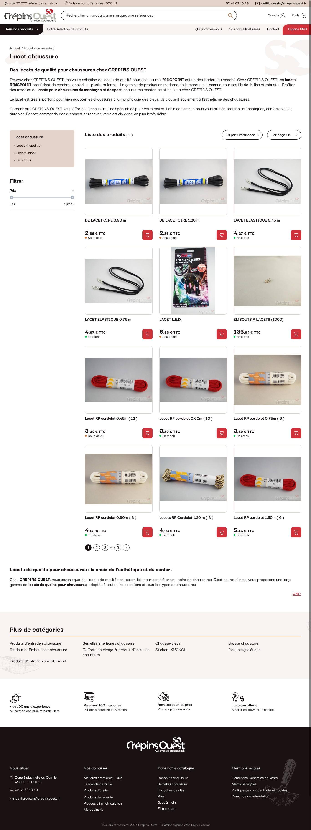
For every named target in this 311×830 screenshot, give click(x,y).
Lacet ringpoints (28, 146)
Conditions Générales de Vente (255, 778)
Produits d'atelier (96, 790)
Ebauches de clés (171, 790)
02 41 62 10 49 (237, 3)
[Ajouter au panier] (147, 235)
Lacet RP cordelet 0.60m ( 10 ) (185, 418)
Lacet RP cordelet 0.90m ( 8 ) (110, 517)
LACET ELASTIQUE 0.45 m (257, 220)
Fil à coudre (166, 809)
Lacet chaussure (28, 137)
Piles (161, 797)
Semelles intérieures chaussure (109, 643)
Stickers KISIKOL (171, 650)
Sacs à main (167, 803)
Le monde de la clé (98, 784)
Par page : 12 (281, 135)
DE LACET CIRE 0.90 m (105, 220)
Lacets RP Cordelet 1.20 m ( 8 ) (186, 517)
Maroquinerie (93, 810)
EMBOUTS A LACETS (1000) (258, 319)
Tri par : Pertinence (240, 135)
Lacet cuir (23, 160)
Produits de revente (98, 797)
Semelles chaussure (172, 784)
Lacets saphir (26, 153)
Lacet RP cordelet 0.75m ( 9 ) (259, 418)
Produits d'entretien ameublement (38, 661)
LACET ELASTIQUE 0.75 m (108, 319)
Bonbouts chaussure (173, 778)
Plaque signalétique (244, 650)
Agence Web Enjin (185, 825)
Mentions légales (244, 784)
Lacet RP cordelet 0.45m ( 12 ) (111, 418)
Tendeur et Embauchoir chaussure (38, 650)
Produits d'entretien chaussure (35, 643)
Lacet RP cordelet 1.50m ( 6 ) (259, 517)
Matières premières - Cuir (103, 778)
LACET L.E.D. (170, 319)
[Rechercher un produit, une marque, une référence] (230, 15)
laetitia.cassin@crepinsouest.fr (283, 3)
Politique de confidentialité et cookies (259, 790)
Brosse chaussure (243, 643)
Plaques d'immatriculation (103, 804)
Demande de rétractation (250, 797)
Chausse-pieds (168, 643)
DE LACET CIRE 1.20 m (179, 220)
